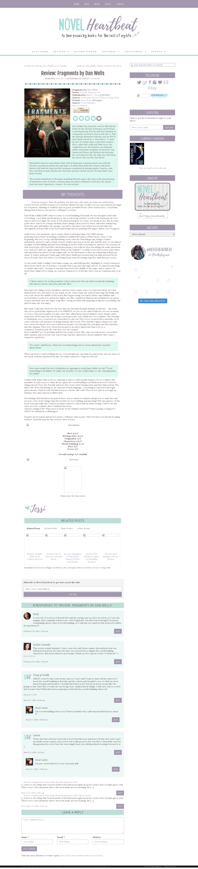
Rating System (86, 51)
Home (76, 4)
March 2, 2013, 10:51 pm (34, 700)
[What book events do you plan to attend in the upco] (136, 280)
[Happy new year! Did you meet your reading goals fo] (158, 269)
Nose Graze (171, 867)
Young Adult (113, 97)
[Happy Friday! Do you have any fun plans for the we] (169, 269)
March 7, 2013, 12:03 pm (37, 720)
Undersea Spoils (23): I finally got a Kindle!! (46, 66)
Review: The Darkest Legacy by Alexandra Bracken (91, 558)
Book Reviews (39, 568)
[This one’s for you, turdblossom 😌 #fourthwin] (169, 280)
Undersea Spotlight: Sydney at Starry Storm (98, 66)
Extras (157, 51)
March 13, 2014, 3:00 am (32, 793)
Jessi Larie (41, 707)
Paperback (86, 100)
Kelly (36, 614)
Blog (86, 4)
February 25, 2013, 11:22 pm (36, 631)
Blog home (40, 51)
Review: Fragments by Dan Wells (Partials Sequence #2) (50, 782)
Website (97, 837)
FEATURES (110, 51)
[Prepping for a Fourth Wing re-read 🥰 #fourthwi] (136, 291)
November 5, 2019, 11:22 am (34, 806)
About (97, 4)
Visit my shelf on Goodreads (152, 168)
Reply (118, 631)
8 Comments (94, 78)
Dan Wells (92, 89)
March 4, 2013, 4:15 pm (34, 752)
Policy (108, 4)
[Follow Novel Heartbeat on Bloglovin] (159, 95)
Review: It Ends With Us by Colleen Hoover (34, 556)
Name (25, 837)
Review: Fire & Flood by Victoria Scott (53, 556)
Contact (120, 4)
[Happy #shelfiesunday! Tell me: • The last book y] (147, 280)
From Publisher (88, 103)
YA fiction (88, 568)
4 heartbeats (57, 568)
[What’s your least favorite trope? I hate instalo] (158, 280)
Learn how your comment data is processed (81, 855)
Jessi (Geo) (61, 78)
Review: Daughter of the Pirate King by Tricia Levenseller (72, 558)
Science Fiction (99, 97)
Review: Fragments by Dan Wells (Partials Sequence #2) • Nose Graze (57, 795)
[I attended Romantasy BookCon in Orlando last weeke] (136, 269)
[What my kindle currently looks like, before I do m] (169, 291)
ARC (65, 568)
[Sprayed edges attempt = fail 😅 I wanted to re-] (147, 291)
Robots (80, 568)
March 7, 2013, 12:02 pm (37, 769)
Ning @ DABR (41, 675)
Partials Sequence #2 (90, 92)
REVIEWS (60, 51)
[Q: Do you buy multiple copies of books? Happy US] (147, 269)
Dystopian (86, 97)
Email (61, 837)
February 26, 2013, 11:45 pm (36, 662)
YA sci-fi (95, 568)
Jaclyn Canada (41, 644)
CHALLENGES (135, 51)
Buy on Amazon (79, 105)
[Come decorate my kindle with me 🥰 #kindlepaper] (158, 291)
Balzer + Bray (92, 95)
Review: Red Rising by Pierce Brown (110, 556)
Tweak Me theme (152, 867)
